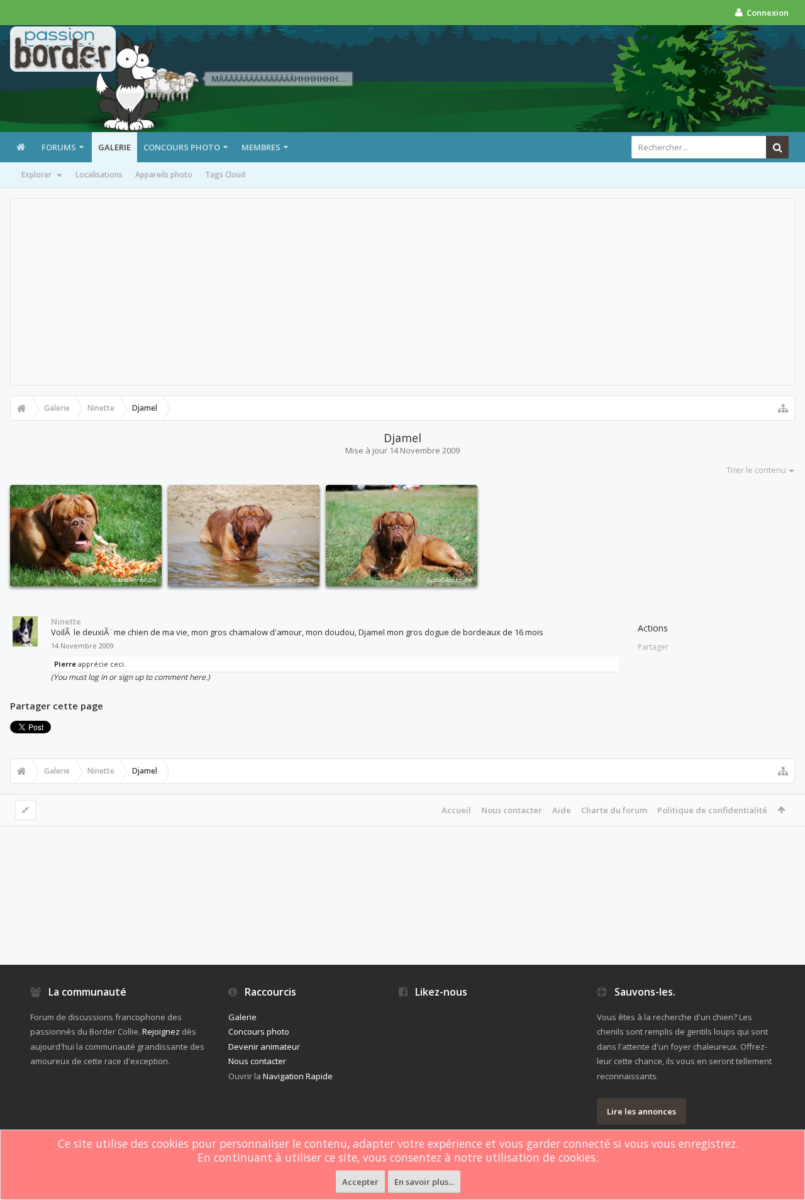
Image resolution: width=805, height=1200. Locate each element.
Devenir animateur (264, 1046)
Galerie (114, 147)
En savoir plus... (424, 1181)
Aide (561, 810)
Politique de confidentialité (712, 810)
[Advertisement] (402, 292)
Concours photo (181, 147)
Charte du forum (614, 810)
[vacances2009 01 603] (401, 535)
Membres (261, 147)
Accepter (360, 1181)
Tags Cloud (225, 174)
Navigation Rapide (298, 1076)
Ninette (66, 621)
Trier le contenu (756, 469)
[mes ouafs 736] (86, 535)
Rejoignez (161, 1031)
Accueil (456, 810)
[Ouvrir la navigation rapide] (783, 408)
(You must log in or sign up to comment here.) (130, 677)
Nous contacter (511, 810)
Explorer (36, 174)
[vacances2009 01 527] (243, 535)
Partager (653, 647)
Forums (59, 147)
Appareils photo (163, 174)
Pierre (65, 664)
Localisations (99, 174)
